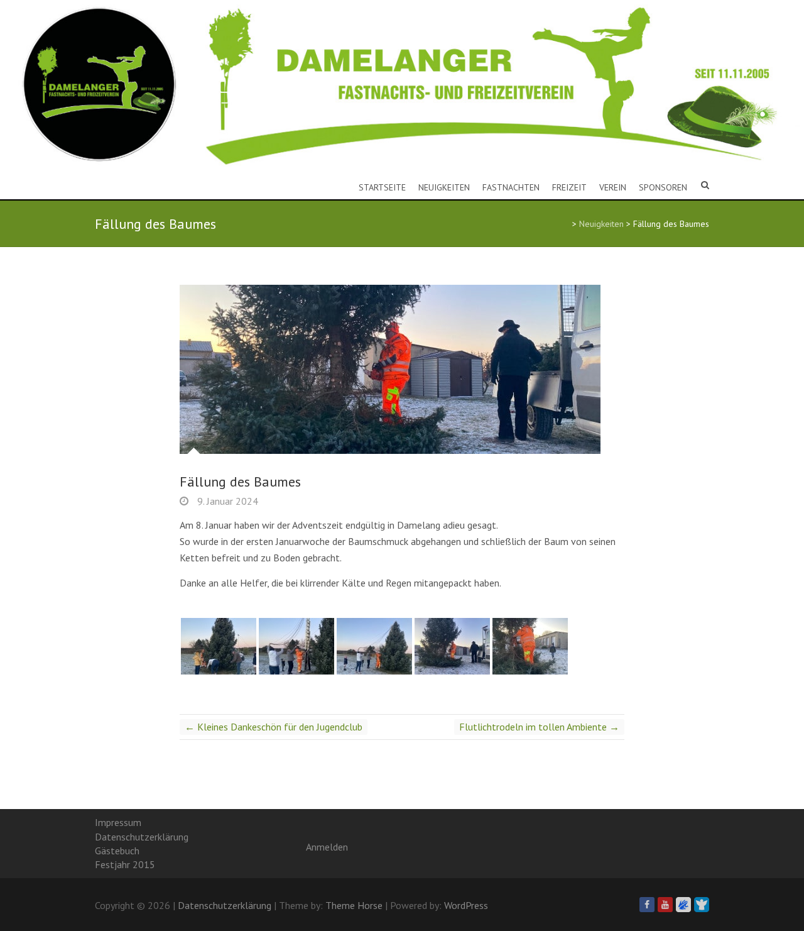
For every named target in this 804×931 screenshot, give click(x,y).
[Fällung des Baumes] (402, 369)
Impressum (118, 822)
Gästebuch (117, 850)
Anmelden (327, 846)
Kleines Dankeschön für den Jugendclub (273, 726)
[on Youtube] (665, 904)
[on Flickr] (701, 904)
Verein (612, 187)
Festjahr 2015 (125, 864)
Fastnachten (511, 187)
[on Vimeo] (683, 904)
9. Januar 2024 (226, 501)
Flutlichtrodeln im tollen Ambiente (539, 726)
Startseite (382, 187)
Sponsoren (663, 187)
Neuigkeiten (444, 187)
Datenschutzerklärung (141, 836)
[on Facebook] (647, 904)
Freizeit (569, 187)
